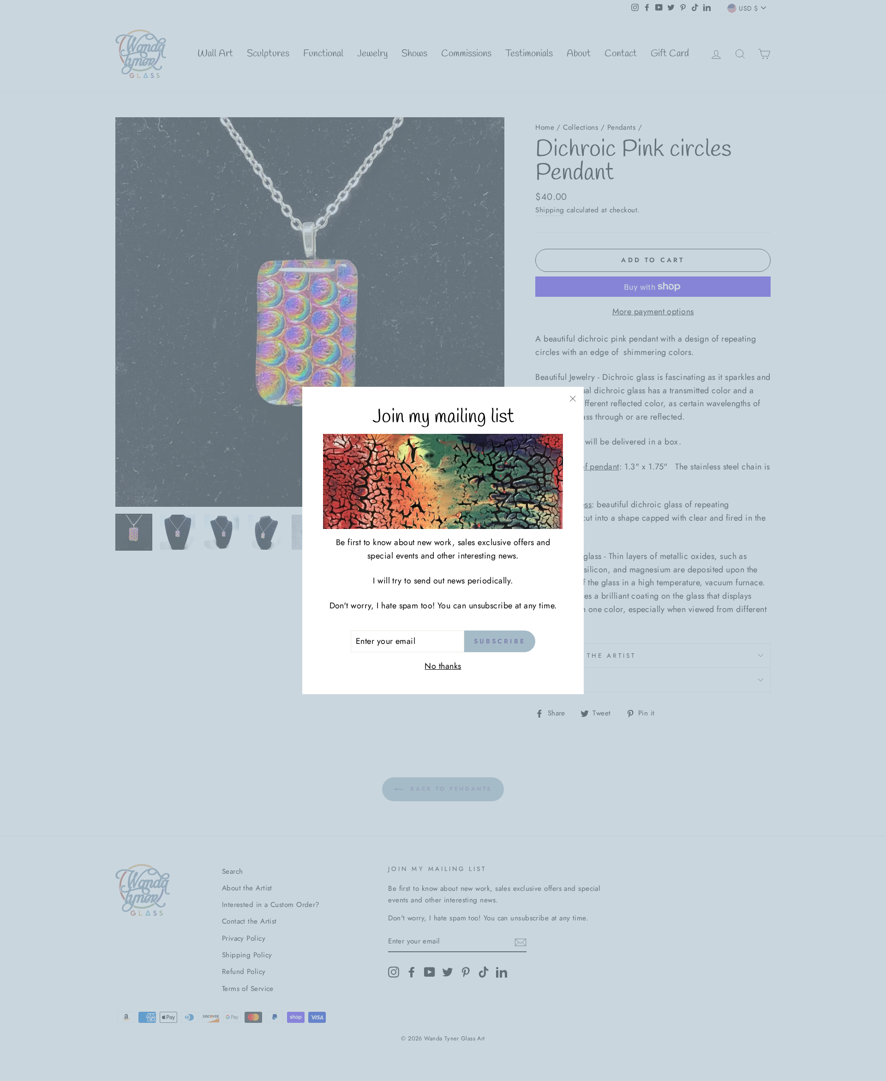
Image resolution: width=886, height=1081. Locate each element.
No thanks (443, 666)
